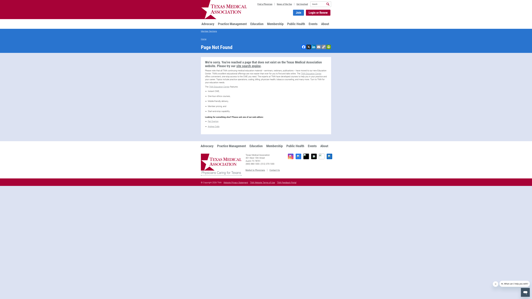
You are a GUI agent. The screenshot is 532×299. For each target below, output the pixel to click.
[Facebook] (298, 156)
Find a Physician (264, 4)
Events (313, 24)
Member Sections (209, 31)
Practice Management (232, 24)
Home (203, 39)
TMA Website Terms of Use (262, 182)
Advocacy (207, 24)
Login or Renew (318, 12)
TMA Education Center (311, 73)
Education (257, 24)
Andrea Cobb (213, 126)
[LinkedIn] (329, 156)
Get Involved (302, 4)
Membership (275, 24)
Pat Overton (213, 121)
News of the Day (284, 4)
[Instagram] (290, 156)
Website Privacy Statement (235, 182)
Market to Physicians (255, 170)
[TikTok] (306, 156)
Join (298, 12)
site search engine (248, 66)
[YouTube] (321, 156)
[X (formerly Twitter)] (314, 156)
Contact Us (274, 170)
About (325, 24)
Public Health (296, 24)
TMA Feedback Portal (286, 182)
